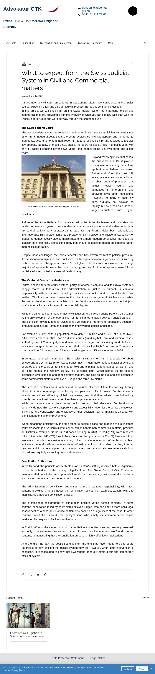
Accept (142, 668)
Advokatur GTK (22, 9)
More (111, 43)
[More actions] (132, 64)
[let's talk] (79, 14)
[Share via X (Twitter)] (30, 574)
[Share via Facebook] (22, 574)
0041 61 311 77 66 (94, 14)
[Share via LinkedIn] (37, 574)
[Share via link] (45, 574)
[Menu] (132, 11)
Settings (128, 668)
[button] (144, 43)
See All (145, 597)
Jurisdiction (28, 43)
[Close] (151, 669)
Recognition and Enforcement (56, 43)
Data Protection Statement (68, 658)
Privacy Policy (18, 670)
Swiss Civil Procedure (90, 43)
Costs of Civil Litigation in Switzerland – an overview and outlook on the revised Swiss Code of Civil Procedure (27, 634)
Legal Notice (98, 658)
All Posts (11, 43)
